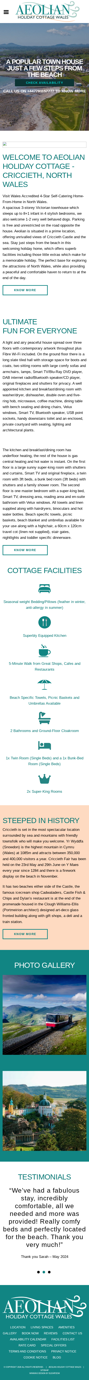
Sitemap (44, 1370)
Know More (25, 290)
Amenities (66, 1327)
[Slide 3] (49, 1272)
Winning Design (37, 1373)
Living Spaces (42, 1327)
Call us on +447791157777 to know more (44, 91)
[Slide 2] (44, 1272)
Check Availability (44, 82)
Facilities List (63, 1339)
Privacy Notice (63, 1351)
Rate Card (27, 1345)
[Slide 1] (38, 1272)
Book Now (30, 1333)
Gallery (10, 1333)
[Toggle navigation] (6, 11)
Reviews (50, 1333)
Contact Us (72, 1333)
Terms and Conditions (27, 1351)
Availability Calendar (28, 1339)
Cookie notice (36, 1357)
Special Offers (53, 1345)
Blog (57, 1357)
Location (17, 1327)
